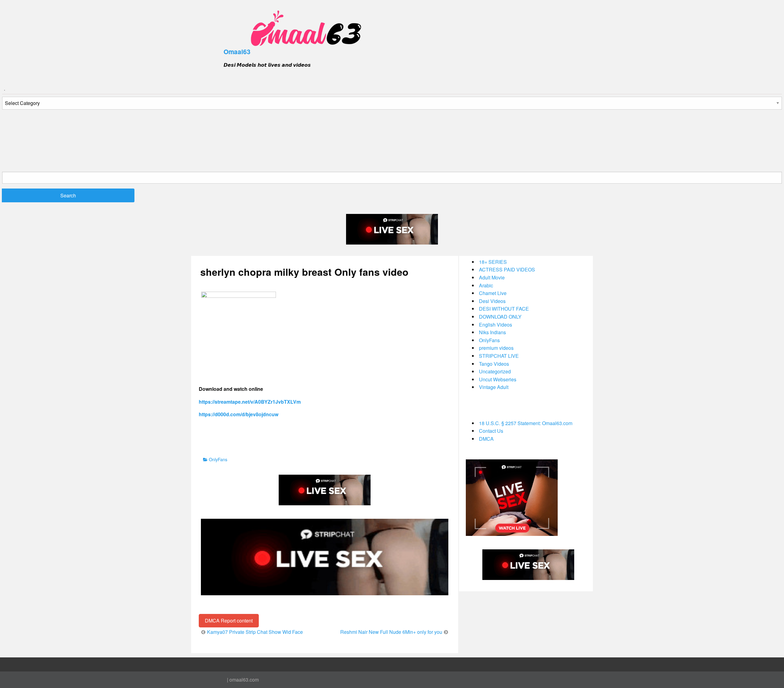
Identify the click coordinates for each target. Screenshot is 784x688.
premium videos (496, 347)
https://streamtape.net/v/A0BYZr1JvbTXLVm (250, 401)
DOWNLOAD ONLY (500, 316)
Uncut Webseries (497, 379)
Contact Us (491, 430)
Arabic (486, 285)
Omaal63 (237, 51)
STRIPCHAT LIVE (499, 355)
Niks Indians (492, 332)
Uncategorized (495, 371)
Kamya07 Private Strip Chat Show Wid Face (255, 631)
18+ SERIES (493, 261)
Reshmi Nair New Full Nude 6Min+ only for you (391, 631)
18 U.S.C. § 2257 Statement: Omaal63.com (525, 423)
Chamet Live (493, 293)
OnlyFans (218, 459)
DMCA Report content (229, 620)
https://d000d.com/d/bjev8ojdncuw (238, 414)
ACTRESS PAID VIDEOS (507, 269)
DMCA (486, 438)
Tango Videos (494, 363)
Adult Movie (492, 277)
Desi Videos (492, 301)
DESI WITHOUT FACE (504, 308)
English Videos (495, 324)
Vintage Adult (493, 387)
